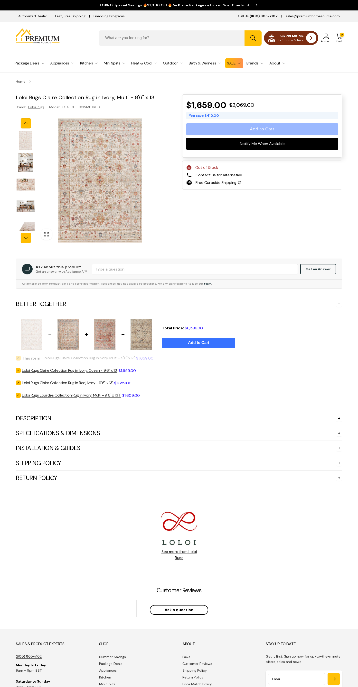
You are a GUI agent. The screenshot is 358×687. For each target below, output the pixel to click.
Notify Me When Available (262, 143)
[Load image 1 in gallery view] (26, 140)
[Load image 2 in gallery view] (26, 162)
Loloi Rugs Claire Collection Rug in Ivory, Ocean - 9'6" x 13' (69, 370)
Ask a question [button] (179, 609)
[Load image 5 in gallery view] (26, 228)
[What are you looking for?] (253, 38)
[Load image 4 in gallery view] (26, 206)
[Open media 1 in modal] (100, 180)
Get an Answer (318, 269)
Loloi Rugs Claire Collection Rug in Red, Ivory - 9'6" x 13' (67, 382)
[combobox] (180, 38)
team (207, 283)
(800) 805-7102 (29, 656)
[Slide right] (26, 238)
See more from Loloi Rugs (179, 554)
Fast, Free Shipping (70, 16)
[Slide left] (26, 123)
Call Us (258, 16)
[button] (339, 38)
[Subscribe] (334, 679)
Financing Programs (109, 16)
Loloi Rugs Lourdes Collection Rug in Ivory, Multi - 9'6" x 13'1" (71, 395)
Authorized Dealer (32, 16)
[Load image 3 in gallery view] (26, 184)
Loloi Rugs (36, 107)
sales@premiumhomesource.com (313, 16)
